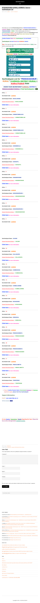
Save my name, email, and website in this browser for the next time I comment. (18, 483)
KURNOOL (9, 445)
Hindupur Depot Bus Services (15, 537)
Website (3, 476)
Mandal (13, 447)
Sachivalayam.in (20, 1)
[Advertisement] (20, 20)
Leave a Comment (14, 11)
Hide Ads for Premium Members (8, 573)
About (3, 558)
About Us (3, 560)
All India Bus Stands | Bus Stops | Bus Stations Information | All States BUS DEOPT (17, 562)
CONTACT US (4, 567)
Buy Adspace (4, 564)
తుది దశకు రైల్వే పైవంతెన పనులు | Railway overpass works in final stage (14, 553)
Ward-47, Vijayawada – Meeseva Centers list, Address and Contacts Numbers (20, 533)
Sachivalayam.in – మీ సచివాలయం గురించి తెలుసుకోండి (11, 577)
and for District (15, 41)
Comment (4, 454)
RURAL (23, 447)
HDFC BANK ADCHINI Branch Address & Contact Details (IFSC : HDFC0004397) (23, 535)
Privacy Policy (4, 575)
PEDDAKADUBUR (18, 447)
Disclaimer (4, 571)
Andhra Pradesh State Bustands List (8, 549)
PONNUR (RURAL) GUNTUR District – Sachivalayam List (20, 514)
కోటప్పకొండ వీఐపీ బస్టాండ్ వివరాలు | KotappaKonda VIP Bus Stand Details (14, 547)
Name (3, 466)
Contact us (4, 569)
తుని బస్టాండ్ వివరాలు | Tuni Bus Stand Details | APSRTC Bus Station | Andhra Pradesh (17, 551)
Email (3, 471)
